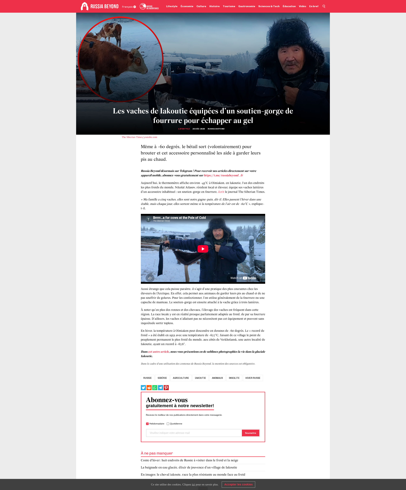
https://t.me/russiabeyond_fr (223, 175)
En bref (313, 6)
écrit (221, 192)
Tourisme (229, 6)
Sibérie (162, 378)
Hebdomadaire (156, 423)
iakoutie (200, 378)
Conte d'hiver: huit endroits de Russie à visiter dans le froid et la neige (189, 460)
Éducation (289, 6)
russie (147, 378)
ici (193, 484)
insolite (234, 378)
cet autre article (158, 351)
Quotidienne (176, 423)
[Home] (84, 6)
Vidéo (302, 6)
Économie (187, 6)
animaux (217, 378)
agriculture (181, 378)
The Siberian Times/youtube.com (139, 137)
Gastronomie (246, 6)
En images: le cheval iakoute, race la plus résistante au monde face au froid (193, 474)
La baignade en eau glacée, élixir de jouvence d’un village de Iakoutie (189, 467)
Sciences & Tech (269, 6)
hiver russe (253, 378)
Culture (201, 6)
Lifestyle (171, 6)
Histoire (214, 6)
